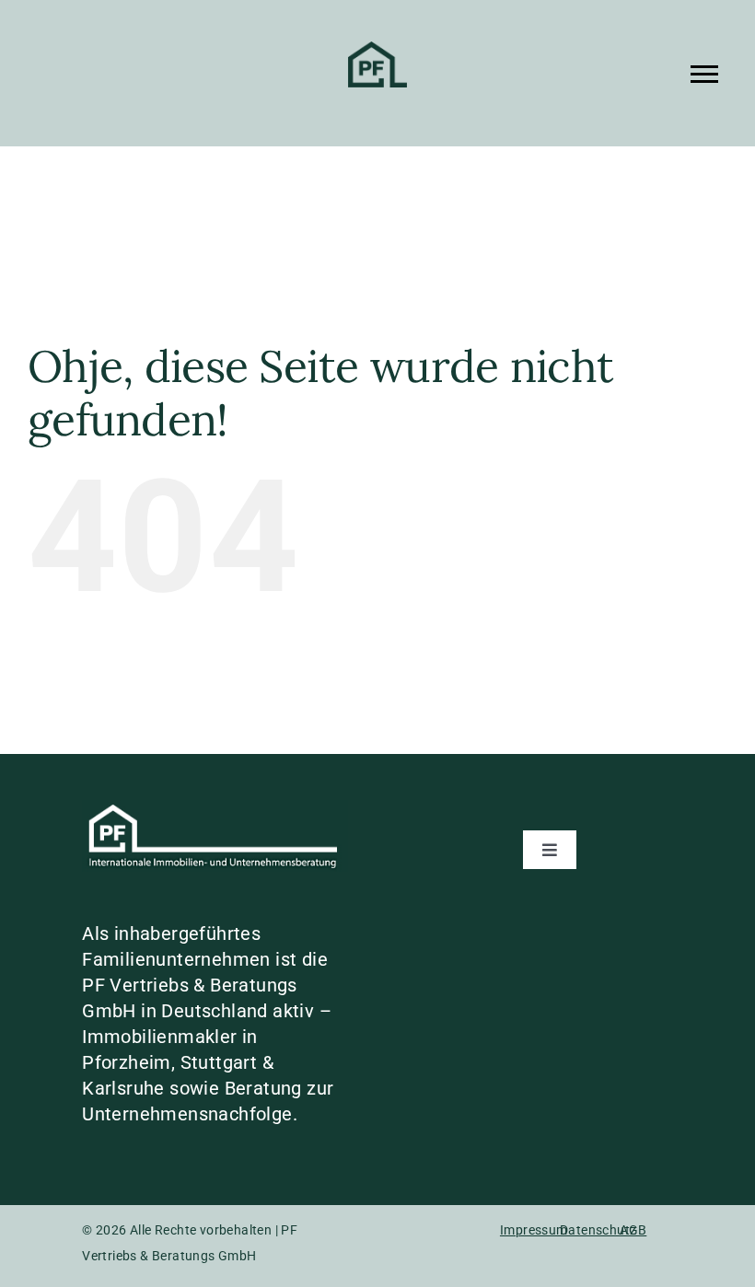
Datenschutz (598, 1230)
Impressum (534, 1230)
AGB (633, 1230)
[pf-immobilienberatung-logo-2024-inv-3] (215, 809)
